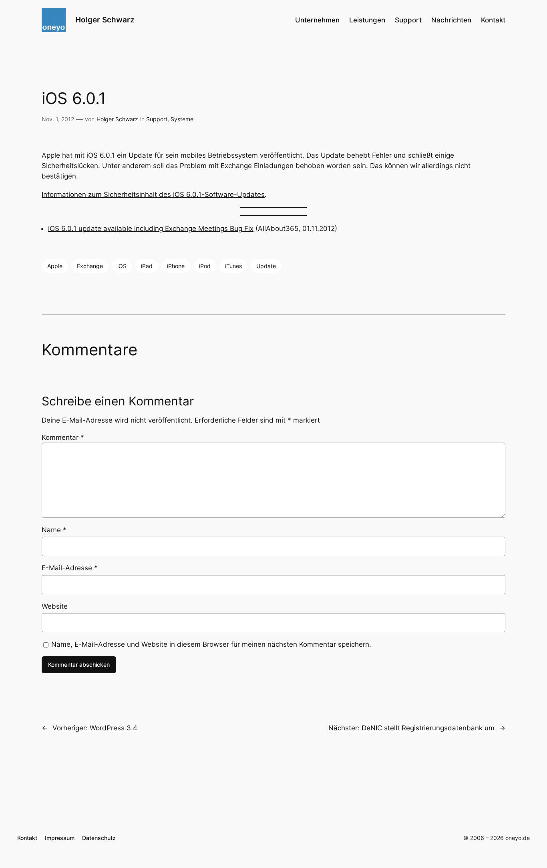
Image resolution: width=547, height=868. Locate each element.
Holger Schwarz (105, 19)
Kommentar (63, 437)
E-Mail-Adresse (70, 568)
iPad (147, 266)
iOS (122, 266)
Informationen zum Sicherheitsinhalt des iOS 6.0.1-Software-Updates (153, 194)
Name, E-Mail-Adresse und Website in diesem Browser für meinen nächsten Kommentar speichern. (211, 644)
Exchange (90, 266)
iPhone (176, 266)
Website (55, 606)
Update (266, 266)
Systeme (182, 119)
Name (54, 530)
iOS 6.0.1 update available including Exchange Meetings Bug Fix (150, 229)
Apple (54, 266)
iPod (205, 266)
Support (156, 119)
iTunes (233, 266)
